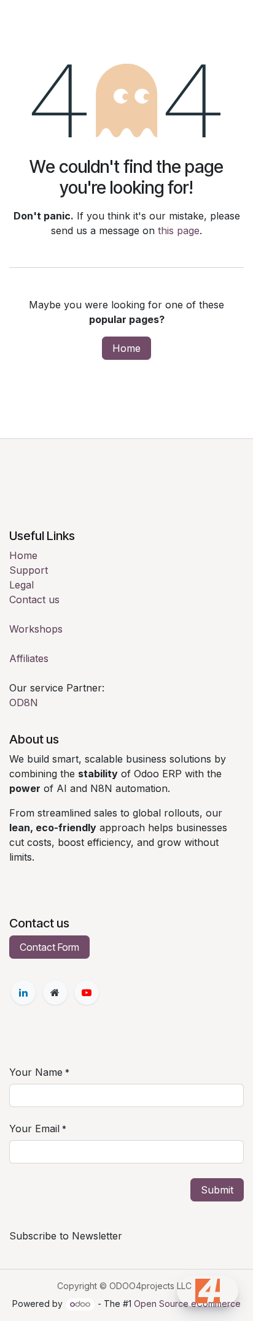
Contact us (34, 599)
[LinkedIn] (23, 992)
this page (179, 230)
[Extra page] (55, 992)
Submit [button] (217, 1190)
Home (126, 348)
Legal (21, 585)
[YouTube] (86, 992)
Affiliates (29, 658)
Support (28, 570)
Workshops (36, 629)
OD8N (23, 702)
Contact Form (49, 947)
